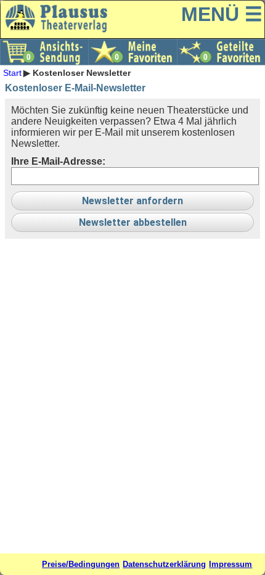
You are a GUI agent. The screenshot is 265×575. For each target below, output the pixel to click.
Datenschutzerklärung (164, 564)
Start (12, 73)
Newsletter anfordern (132, 201)
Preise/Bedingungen (81, 564)
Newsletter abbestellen (133, 222)
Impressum (230, 564)
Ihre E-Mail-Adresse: (58, 161)
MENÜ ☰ (222, 14)
